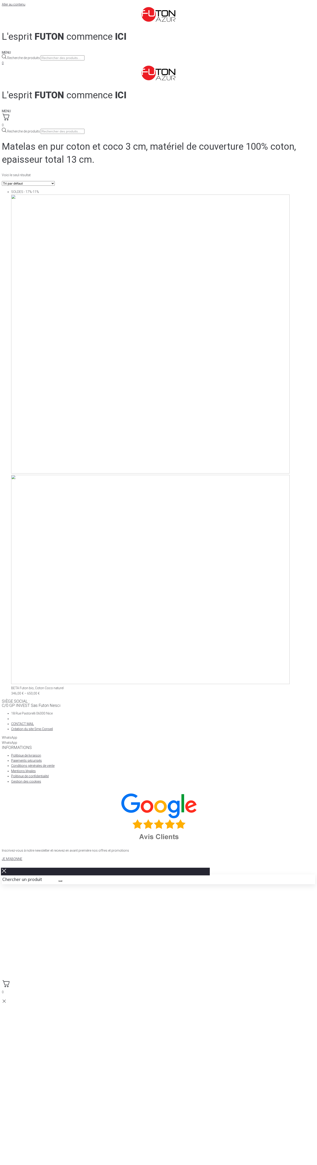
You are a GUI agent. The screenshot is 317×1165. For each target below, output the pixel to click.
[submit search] (60, 881)
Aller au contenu (13, 4)
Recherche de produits (23, 58)
